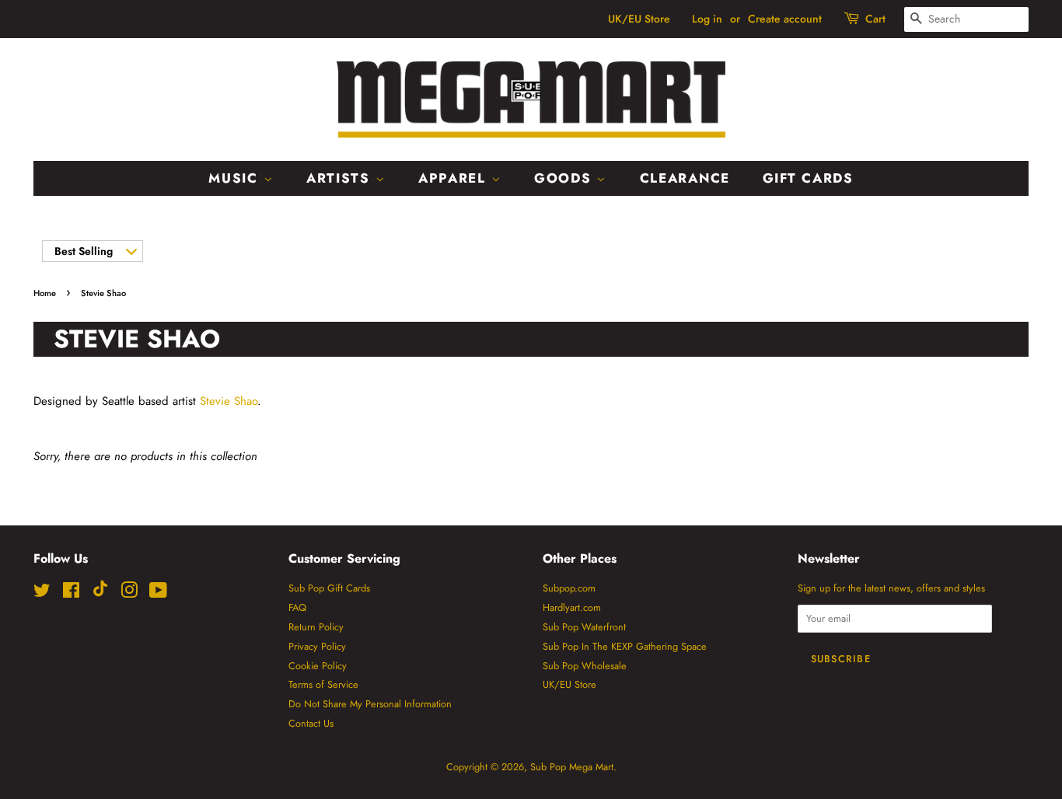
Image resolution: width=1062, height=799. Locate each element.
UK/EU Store (639, 18)
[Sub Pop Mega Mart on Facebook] (71, 593)
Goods (565, 178)
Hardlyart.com (572, 607)
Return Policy (316, 626)
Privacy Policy (317, 646)
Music (235, 178)
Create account (785, 18)
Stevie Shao (228, 401)
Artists (341, 178)
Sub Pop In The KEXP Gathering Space (625, 646)
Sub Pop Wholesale (585, 665)
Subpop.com (569, 588)
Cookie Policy (317, 665)
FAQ (297, 607)
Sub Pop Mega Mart (571, 766)
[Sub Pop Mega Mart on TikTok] (100, 593)
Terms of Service (323, 684)
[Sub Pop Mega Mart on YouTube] (158, 593)
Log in (707, 18)
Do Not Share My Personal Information (370, 703)
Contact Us (311, 723)
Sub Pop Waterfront (584, 626)
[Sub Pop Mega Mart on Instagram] (129, 593)
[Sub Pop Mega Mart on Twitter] (42, 593)
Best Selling (83, 251)
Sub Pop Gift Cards (329, 588)
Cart (875, 18)
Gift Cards (808, 178)
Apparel (454, 178)
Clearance (685, 178)
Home (44, 293)
